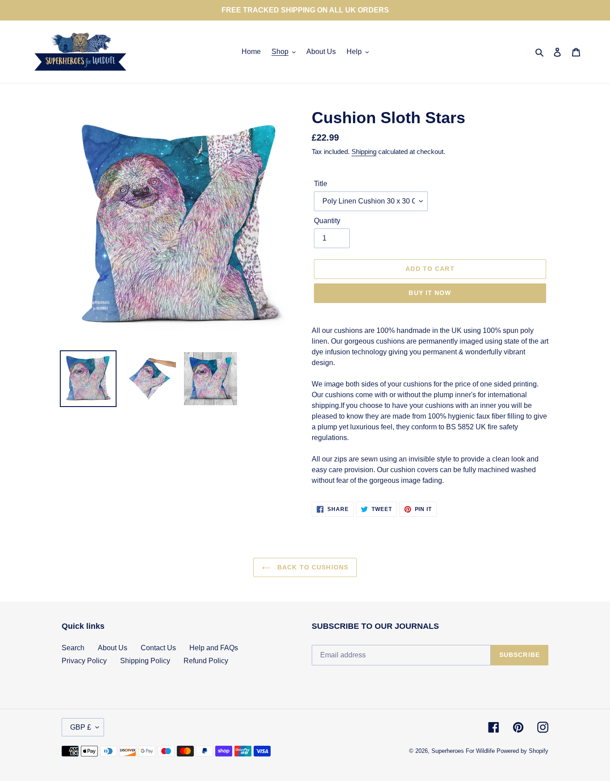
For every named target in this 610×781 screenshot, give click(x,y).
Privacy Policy (84, 661)
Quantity (327, 220)
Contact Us (158, 648)
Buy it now (430, 292)
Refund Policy (206, 661)
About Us (112, 648)
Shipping (363, 151)
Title (320, 183)
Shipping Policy (145, 661)
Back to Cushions (311, 567)
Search (73, 648)
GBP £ (80, 727)
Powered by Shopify (522, 751)
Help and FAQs (213, 648)
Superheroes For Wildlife (463, 751)
